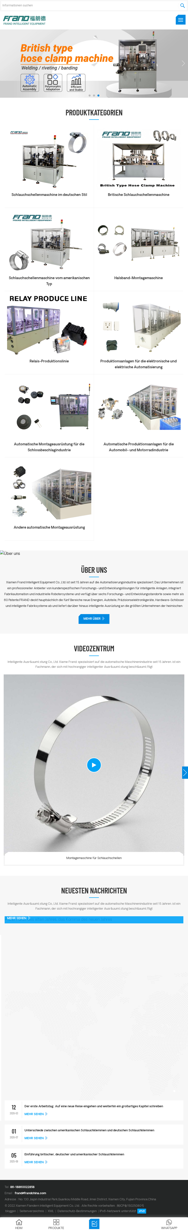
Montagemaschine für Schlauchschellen (94, 858)
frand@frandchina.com (30, 1193)
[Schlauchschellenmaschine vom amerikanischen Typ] (49, 271)
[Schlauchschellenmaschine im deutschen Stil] (49, 188)
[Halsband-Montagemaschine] (138, 271)
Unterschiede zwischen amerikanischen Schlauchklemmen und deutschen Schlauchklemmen (89, 1130)
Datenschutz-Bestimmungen (77, 1211)
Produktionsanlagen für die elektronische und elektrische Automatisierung (138, 364)
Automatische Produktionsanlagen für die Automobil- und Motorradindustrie (139, 447)
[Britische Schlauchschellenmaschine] (138, 188)
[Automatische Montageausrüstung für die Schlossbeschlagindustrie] (49, 438)
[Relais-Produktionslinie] (49, 355)
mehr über (92, 618)
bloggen (10, 1211)
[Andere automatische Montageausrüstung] (49, 521)
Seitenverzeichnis (32, 1211)
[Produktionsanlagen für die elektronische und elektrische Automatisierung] (138, 355)
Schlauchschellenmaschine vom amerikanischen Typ (49, 281)
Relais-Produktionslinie (49, 361)
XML (51, 1211)
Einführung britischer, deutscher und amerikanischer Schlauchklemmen (74, 1154)
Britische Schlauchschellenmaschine (138, 195)
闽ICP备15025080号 (130, 1206)
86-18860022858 (22, 1187)
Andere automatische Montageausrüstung (49, 528)
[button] (90, 95)
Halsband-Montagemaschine (138, 278)
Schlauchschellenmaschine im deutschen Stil (49, 195)
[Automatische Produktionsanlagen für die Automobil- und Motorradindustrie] (138, 438)
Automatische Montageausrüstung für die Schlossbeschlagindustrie (49, 447)
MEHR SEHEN (16, 918)
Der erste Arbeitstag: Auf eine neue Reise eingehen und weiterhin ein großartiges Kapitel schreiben (93, 1106)
